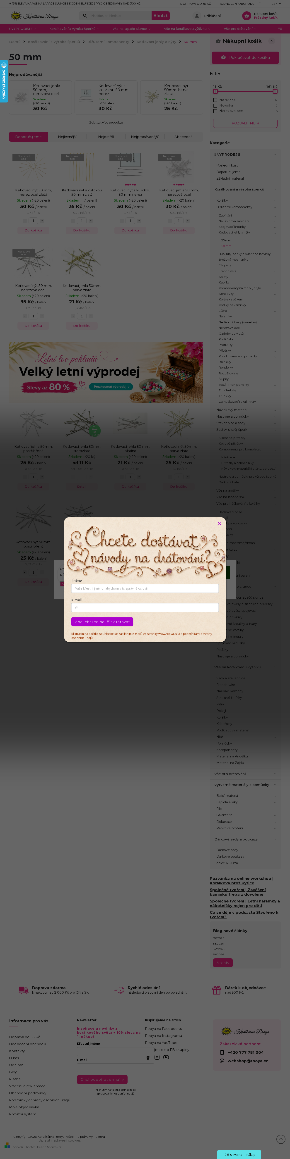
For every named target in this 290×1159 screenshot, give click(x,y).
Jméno (76, 580)
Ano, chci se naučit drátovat (102, 621)
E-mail (76, 599)
